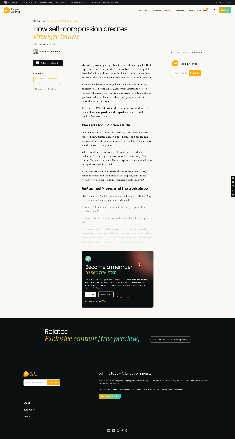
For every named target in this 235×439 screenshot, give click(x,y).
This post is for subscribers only (47, 89)
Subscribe (225, 10)
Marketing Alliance (29, 2)
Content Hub (39, 21)
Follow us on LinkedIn (50, 63)
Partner (218, 2)
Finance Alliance (93, 2)
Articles (54, 44)
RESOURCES (29, 410)
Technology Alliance (110, 2)
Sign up (91, 294)
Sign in (106, 301)
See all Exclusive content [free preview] (170, 339)
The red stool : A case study (46, 79)
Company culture (41, 44)
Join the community (109, 396)
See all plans (106, 294)
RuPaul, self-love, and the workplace (49, 84)
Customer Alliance (77, 2)
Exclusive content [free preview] (62, 21)
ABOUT (27, 403)
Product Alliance (61, 2)
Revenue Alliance (45, 2)
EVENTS (27, 416)
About (228, 2)
